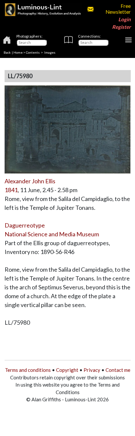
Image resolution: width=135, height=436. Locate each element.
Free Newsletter (118, 9)
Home (18, 52)
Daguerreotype (25, 225)
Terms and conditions (28, 370)
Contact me (118, 370)
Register (121, 27)
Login (124, 19)
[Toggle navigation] (128, 40)
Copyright (67, 370)
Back (7, 52)
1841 (11, 189)
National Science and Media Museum (52, 234)
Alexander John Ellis (30, 181)
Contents (33, 52)
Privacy (92, 370)
